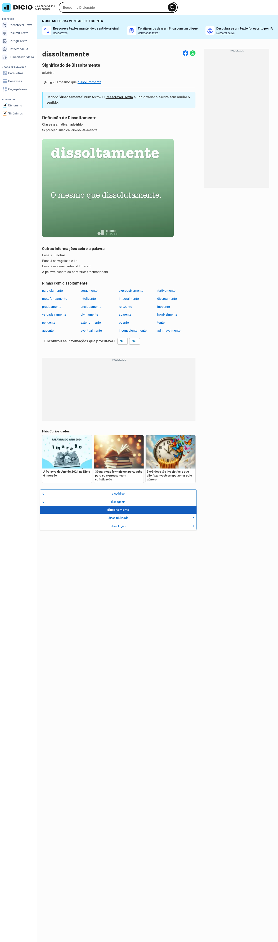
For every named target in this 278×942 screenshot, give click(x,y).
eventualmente (91, 331)
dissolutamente (89, 82)
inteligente (88, 299)
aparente (125, 314)
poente (124, 322)
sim (122, 341)
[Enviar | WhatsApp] (192, 53)
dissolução (118, 526)
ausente (48, 331)
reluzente (125, 307)
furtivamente (166, 291)
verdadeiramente (54, 314)
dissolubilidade (118, 518)
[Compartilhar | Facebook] (185, 53)
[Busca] (172, 7)
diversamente (167, 299)
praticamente (51, 307)
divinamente (89, 314)
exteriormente (91, 322)
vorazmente (89, 291)
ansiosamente (91, 307)
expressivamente (131, 291)
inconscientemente (133, 331)
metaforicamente (54, 299)
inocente (163, 307)
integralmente (129, 299)
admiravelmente (168, 331)
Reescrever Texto (119, 97)
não (134, 341)
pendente (48, 322)
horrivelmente (167, 314)
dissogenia (118, 501)
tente (161, 322)
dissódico (118, 493)
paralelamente (52, 291)
